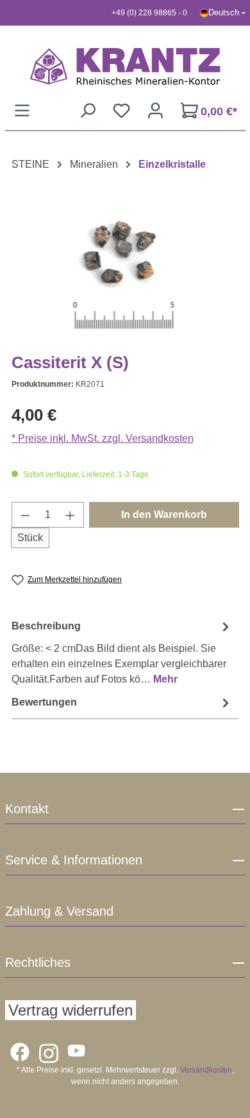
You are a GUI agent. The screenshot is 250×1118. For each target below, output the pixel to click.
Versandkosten (206, 1069)
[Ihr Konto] (155, 110)
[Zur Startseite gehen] (125, 66)
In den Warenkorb (164, 514)
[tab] (122, 652)
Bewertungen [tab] (44, 702)
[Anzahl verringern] (25, 515)
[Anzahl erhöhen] (70, 515)
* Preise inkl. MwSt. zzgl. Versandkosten (103, 438)
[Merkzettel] (121, 110)
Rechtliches (38, 962)
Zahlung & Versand (59, 911)
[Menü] (22, 110)
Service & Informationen (73, 860)
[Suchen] (87, 110)
